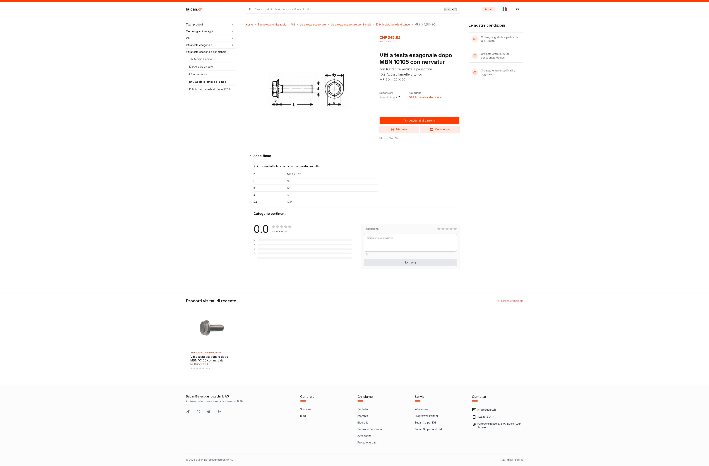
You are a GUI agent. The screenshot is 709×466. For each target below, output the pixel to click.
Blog (303, 415)
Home (249, 24)
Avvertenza (364, 435)
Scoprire (305, 409)
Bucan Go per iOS (425, 422)
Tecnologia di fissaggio (272, 24)
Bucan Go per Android (428, 429)
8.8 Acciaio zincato (200, 59)
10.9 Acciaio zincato (201, 66)
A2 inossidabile (198, 74)
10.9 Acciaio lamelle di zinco (207, 81)
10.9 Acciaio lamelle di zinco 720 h (210, 89)
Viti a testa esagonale (313, 24)
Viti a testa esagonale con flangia (351, 24)
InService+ (421, 409)
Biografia (362, 422)
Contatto (362, 409)
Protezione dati (366, 442)
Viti (293, 24)
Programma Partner (426, 415)
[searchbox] (347, 9)
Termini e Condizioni (369, 429)
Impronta (362, 415)
